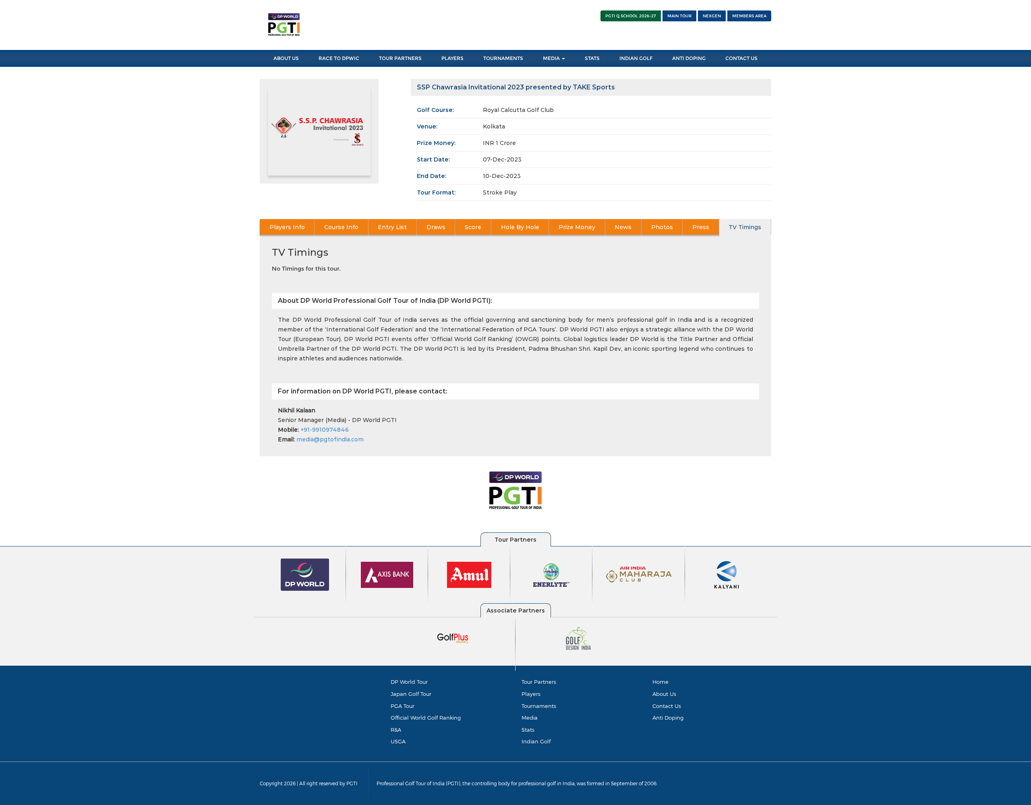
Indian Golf (635, 58)
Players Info (287, 227)
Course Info (341, 227)
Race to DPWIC (339, 58)
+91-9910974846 (324, 429)
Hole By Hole (520, 227)
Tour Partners (400, 58)
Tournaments (503, 58)
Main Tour (679, 16)
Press (700, 227)
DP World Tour (409, 682)
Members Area (749, 16)
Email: (286, 439)
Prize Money (577, 227)
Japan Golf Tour (411, 694)
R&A (396, 729)
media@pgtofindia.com (330, 439)
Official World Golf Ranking (426, 717)
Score (473, 227)
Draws (435, 227)
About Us (286, 58)
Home (660, 682)
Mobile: (288, 429)
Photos (662, 227)
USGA (398, 741)
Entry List (392, 227)
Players (452, 58)
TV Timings (745, 227)
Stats (592, 58)
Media (552, 58)
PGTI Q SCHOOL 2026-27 (630, 16)
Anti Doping (689, 58)
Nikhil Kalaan (296, 410)
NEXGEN (712, 16)
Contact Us (741, 58)
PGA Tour (402, 706)
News (623, 227)
